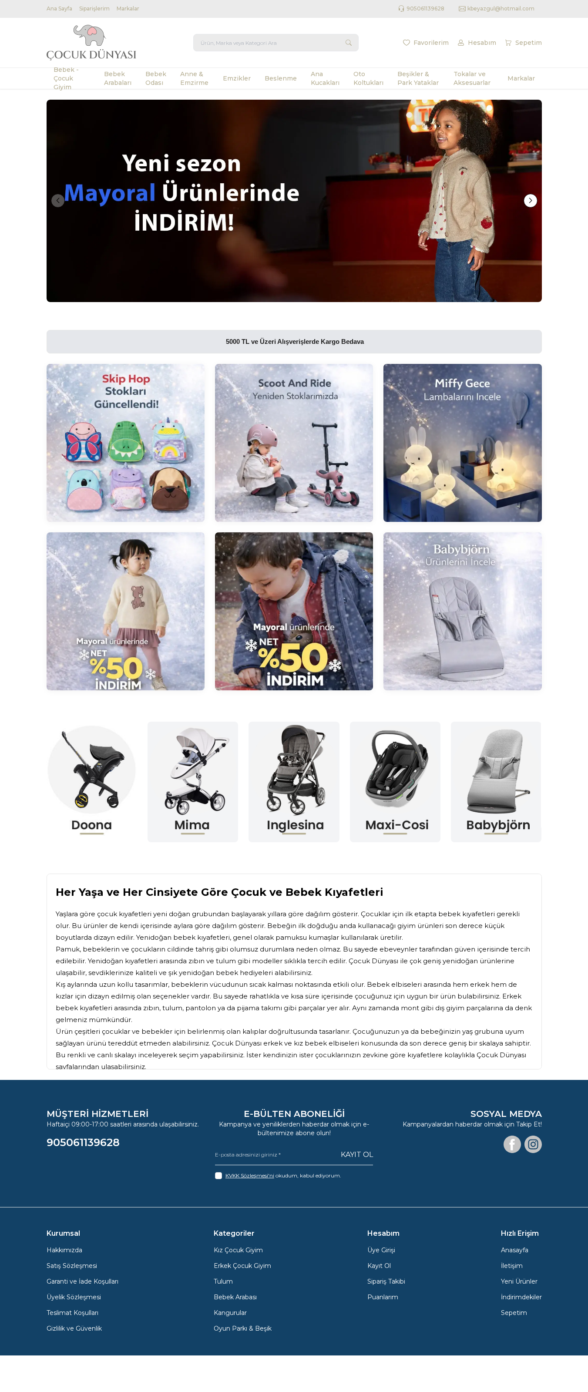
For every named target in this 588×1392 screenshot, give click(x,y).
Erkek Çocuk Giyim (242, 1266)
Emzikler (237, 78)
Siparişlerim (94, 8)
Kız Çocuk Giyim (238, 1250)
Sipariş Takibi (386, 1281)
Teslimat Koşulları (72, 1313)
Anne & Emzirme (194, 78)
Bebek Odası (155, 78)
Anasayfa (514, 1250)
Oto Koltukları (368, 78)
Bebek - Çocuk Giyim (66, 78)
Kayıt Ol (357, 1154)
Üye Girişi (381, 1250)
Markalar (128, 8)
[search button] (349, 42)
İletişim (512, 1266)
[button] (58, 201)
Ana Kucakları (325, 78)
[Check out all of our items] (126, 443)
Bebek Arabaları (117, 78)
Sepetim (514, 1313)
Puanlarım (382, 1297)
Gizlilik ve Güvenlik (74, 1328)
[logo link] (99, 43)
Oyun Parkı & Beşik (243, 1328)
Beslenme (281, 78)
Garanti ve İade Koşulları (82, 1281)
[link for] (294, 201)
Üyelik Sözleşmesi (74, 1297)
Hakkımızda (64, 1250)
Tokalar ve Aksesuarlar (472, 78)
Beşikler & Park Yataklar (418, 78)
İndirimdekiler (521, 1297)
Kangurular (230, 1313)
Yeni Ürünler (519, 1281)
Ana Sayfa (59, 8)
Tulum (223, 1281)
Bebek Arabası (235, 1297)
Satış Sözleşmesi (72, 1266)
